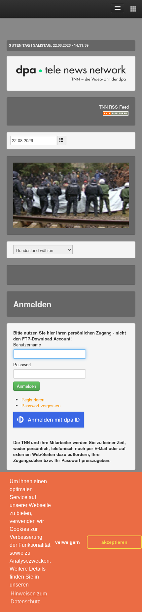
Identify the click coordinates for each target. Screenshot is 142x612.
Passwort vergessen (40, 405)
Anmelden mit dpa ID (54, 419)
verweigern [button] (67, 542)
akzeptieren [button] (114, 542)
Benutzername (27, 345)
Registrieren (32, 399)
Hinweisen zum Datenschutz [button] (29, 597)
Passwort (22, 365)
